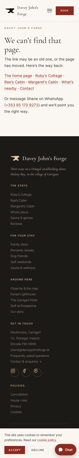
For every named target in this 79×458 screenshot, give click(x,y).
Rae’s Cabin (14, 82)
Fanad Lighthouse (23, 294)
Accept (15, 450)
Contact (27, 88)
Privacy (16, 406)
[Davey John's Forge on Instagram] (15, 373)
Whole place (19, 212)
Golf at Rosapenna (23, 306)
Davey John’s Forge (27, 10)
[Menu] (49, 11)
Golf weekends (21, 262)
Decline (37, 450)
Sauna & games (22, 218)
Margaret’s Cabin (43, 82)
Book (65, 10)
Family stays (19, 244)
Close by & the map (24, 288)
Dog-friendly (19, 256)
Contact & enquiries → (26, 361)
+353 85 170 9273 (22, 105)
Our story (17, 311)
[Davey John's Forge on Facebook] (26, 373)
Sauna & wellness (23, 268)
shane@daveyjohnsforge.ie (30, 350)
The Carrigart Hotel (24, 300)
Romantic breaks (22, 250)
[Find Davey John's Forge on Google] (37, 373)
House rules (19, 400)
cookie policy (46, 440)
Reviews (16, 223)
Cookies (16, 412)
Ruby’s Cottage (48, 75)
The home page (18, 75)
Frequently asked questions (30, 356)
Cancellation (19, 394)
